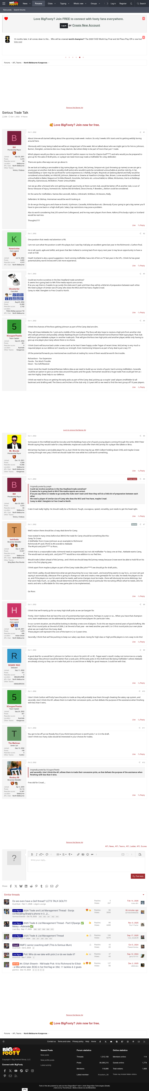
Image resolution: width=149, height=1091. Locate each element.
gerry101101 (133, 956)
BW (5, 116)
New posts (7, 9)
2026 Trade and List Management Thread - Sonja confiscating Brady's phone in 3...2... (43, 912)
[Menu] (4, 3)
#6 (144, 479)
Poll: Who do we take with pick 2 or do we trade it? (49, 954)
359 (40, 917)
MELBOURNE (19, 677)
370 (52, 929)
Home (93, 1041)
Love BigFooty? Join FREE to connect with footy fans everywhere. (79, 19)
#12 (143, 762)
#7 (144, 524)
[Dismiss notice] (143, 18)
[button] (30, 3)
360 (44, 917)
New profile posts (47, 1060)
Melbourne (20, 163)
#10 (143, 691)
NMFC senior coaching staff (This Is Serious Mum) (46, 945)
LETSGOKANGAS (131, 912)
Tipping (63, 3)
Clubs (50, 3)
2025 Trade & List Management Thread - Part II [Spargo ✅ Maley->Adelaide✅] (48, 924)
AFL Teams (120, 846)
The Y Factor (133, 925)
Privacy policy (77, 1041)
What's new (78, 3)
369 (48, 929)
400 (50, 939)
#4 (144, 320)
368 (43, 929)
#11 (143, 728)
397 (38, 939)
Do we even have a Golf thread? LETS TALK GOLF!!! (39, 901)
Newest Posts (47, 1050)
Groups (94, 3)
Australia (21, 347)
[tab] (66, 57)
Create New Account (86, 25)
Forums (38, 3)
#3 (144, 273)
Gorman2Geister (18, 916)
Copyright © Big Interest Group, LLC (16, 1059)
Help (87, 1041)
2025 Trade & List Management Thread (43, 935)
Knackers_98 (103, 1074)
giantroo (15, 938)
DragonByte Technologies (95, 1086)
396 (33, 939)
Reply (142, 225)
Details (107, 1086)
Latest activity (46, 1065)
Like (134, 225)
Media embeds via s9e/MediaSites (84, 1088)
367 (39, 929)
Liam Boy (16, 929)
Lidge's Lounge (40, 904)
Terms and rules (64, 1041)
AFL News (109, 846)
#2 (144, 233)
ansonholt (16, 957)
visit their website (26, 42)
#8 (144, 604)
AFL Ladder (131, 846)
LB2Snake (134, 966)
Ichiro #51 (134, 903)
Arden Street (19, 635)
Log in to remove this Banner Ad (74, 430)
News (25, 3)
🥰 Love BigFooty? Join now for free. (74, 125)
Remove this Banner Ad (74, 107)
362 (53, 917)
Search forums (19, 9)
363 (57, 917)
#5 (144, 436)
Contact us (51, 1041)
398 (42, 939)
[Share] (140, 132)
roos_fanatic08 (133, 938)
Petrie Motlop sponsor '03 (15, 311)
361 (48, 917)
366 (35, 929)
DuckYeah (16, 904)
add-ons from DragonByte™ (68, 1086)
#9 (144, 650)
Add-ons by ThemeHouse (62, 1088)
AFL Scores (142, 846)
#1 (144, 132)
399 (46, 939)
